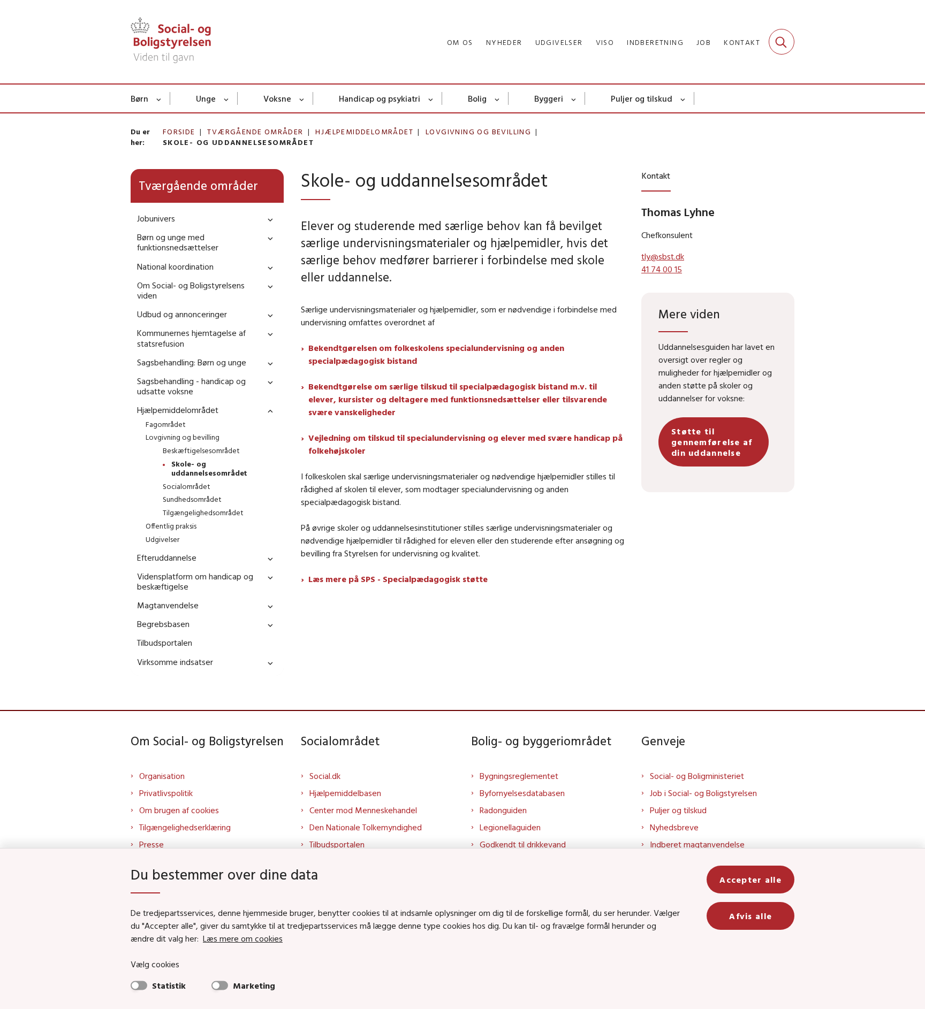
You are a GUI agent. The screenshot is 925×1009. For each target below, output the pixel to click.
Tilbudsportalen (337, 844)
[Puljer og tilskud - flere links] (683, 98)
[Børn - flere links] (159, 98)
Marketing (254, 985)
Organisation (162, 775)
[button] (267, 219)
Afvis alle (750, 916)
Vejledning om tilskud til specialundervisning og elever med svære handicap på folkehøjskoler (465, 444)
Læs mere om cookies (243, 938)
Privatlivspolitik (166, 793)
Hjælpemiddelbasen (345, 793)
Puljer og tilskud (641, 98)
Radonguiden (503, 810)
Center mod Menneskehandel (363, 810)
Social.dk (324, 775)
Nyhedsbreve (674, 827)
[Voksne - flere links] (302, 98)
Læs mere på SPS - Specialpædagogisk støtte (398, 579)
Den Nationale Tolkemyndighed (365, 827)
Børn (139, 98)
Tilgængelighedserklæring (185, 827)
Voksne (277, 98)
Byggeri (548, 98)
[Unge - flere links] (227, 98)
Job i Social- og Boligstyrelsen (703, 793)
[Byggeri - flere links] (574, 98)
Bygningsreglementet (519, 775)
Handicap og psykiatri (379, 98)
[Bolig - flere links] (498, 98)
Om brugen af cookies (179, 810)
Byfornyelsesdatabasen (522, 793)
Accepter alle (750, 879)
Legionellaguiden (510, 827)
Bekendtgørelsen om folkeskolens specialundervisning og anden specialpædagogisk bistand (436, 354)
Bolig (477, 98)
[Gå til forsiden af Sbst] (171, 41)
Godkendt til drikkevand (523, 844)
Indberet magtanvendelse (697, 844)
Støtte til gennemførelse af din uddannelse (711, 442)
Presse (151, 844)
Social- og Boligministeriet (697, 775)
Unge (206, 98)
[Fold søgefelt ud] (781, 42)
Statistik (169, 985)
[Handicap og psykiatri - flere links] (431, 98)
